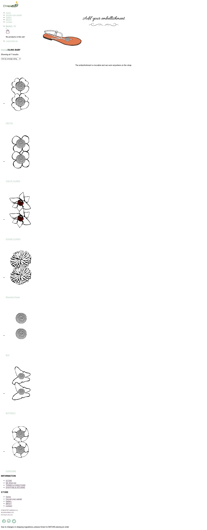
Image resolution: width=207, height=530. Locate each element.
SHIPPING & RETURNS (15, 487)
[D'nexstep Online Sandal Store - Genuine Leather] (10, 9)
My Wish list (11, 483)
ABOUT (9, 20)
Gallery (9, 17)
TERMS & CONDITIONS (15, 485)
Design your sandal (14, 15)
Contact (9, 22)
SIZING (9, 481)
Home (8, 13)
